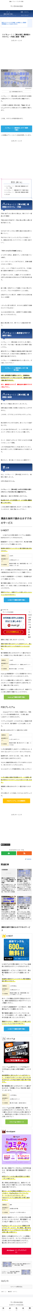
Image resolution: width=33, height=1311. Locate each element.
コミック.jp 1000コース (16, 1122)
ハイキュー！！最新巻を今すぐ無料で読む (17, 190)
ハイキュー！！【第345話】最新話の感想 (17, 192)
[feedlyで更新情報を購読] (8, 853)
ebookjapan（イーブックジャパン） (16, 1251)
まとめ (8, 194)
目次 (13, 182)
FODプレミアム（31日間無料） (16, 801)
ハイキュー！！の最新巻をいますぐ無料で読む (16, 369)
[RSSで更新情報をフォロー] (24, 853)
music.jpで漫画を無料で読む (16, 697)
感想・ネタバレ (6, 844)
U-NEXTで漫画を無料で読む (16, 600)
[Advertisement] (16, 54)
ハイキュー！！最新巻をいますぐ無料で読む (16, 129)
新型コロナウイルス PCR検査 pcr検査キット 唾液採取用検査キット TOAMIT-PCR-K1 (14, 23)
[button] (29, 612)
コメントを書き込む (16, 1286)
